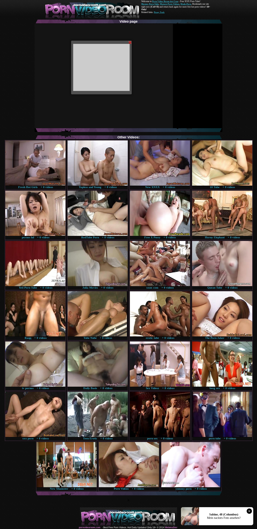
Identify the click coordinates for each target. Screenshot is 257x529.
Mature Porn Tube (150, 4)
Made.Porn (185, 4)
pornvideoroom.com (89, 527)
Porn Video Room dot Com (165, 1)
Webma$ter (171, 527)
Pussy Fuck (159, 12)
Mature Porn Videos (169, 4)
